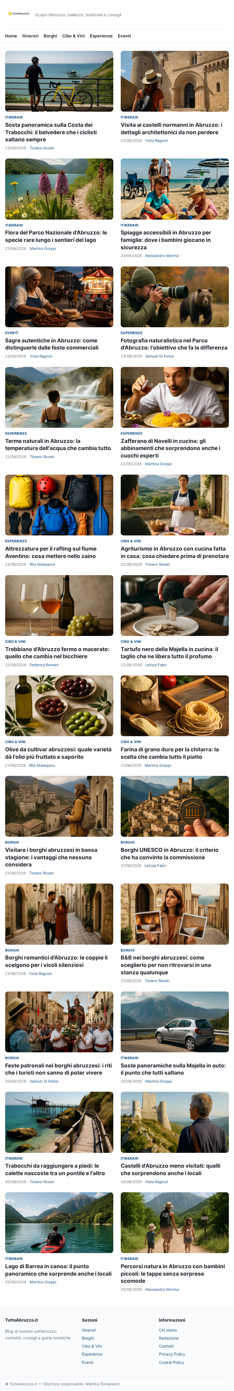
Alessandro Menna (162, 255)
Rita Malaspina (42, 564)
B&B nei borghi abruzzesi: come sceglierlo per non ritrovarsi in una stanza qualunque (166, 964)
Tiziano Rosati (42, 148)
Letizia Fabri (156, 665)
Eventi (124, 36)
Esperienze (101, 36)
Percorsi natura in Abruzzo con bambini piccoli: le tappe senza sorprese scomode (173, 1273)
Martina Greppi (43, 248)
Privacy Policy (172, 1354)
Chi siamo (168, 1330)
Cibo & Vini (73, 36)
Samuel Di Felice (159, 356)
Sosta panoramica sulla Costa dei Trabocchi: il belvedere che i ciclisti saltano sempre (51, 132)
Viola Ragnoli (156, 140)
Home (11, 36)
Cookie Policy (171, 1362)
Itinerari (30, 36)
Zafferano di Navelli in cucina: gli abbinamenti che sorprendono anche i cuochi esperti (170, 448)
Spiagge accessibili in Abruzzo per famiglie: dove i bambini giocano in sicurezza (166, 239)
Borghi (50, 36)
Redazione (169, 1338)
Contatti (166, 1346)
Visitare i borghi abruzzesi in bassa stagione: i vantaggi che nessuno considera (51, 857)
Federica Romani (44, 665)
